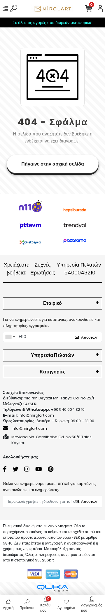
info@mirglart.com (29, 428)
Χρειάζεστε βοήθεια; (16, 268)
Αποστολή (89, 337)
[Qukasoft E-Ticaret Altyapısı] (52, 588)
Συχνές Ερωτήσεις (42, 268)
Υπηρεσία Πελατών (79, 268)
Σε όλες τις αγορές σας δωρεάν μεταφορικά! (52, 22)
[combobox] (10, 337)
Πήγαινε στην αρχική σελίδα (52, 164)
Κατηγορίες (52, 371)
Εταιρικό (52, 303)
